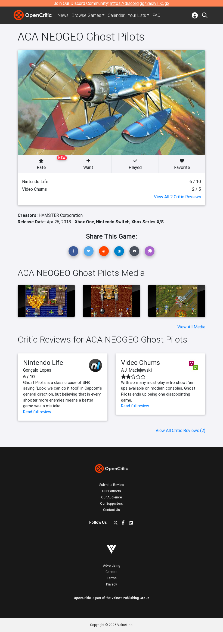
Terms (112, 578)
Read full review (37, 411)
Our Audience (111, 497)
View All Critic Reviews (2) (180, 430)
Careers (111, 572)
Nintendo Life (43, 362)
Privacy (111, 584)
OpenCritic (82, 598)
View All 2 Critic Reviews (177, 196)
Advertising (111, 565)
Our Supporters (111, 503)
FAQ (156, 15)
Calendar (116, 15)
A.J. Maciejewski (136, 370)
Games (86, 15)
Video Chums (140, 362)
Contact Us (111, 510)
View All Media (191, 326)
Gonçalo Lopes (37, 370)
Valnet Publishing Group (130, 598)
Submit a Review (111, 485)
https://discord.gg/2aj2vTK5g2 (139, 3)
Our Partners (111, 491)
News (63, 15)
